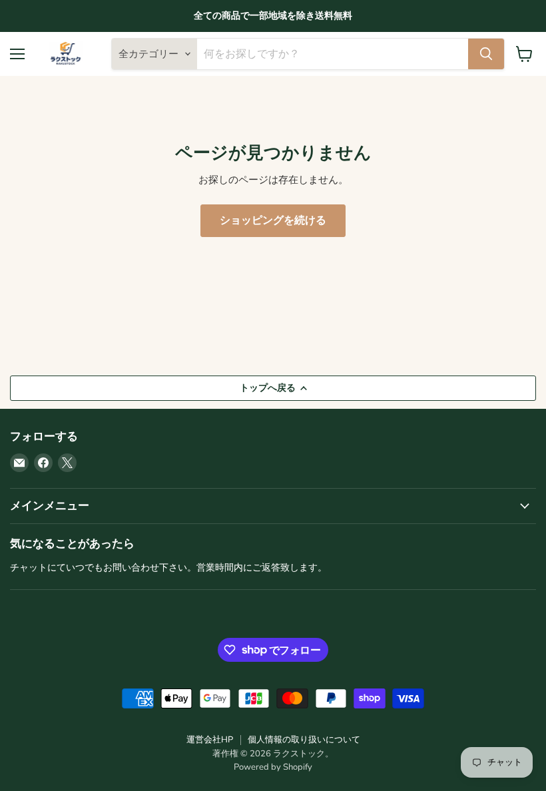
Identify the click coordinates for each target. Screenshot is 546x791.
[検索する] (486, 54)
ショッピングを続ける (273, 220)
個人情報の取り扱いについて (304, 740)
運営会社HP (209, 740)
